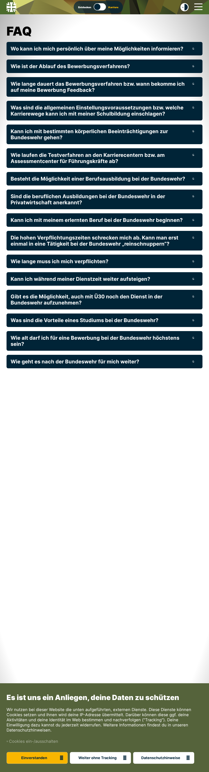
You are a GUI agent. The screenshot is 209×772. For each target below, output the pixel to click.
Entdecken (84, 7)
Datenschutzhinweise (160, 758)
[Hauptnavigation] (198, 7)
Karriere (113, 7)
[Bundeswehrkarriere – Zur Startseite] (11, 7)
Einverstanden (34, 758)
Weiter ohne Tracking (97, 758)
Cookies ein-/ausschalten (32, 741)
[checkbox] (184, 7)
